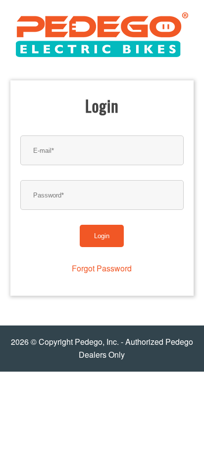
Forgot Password (102, 268)
